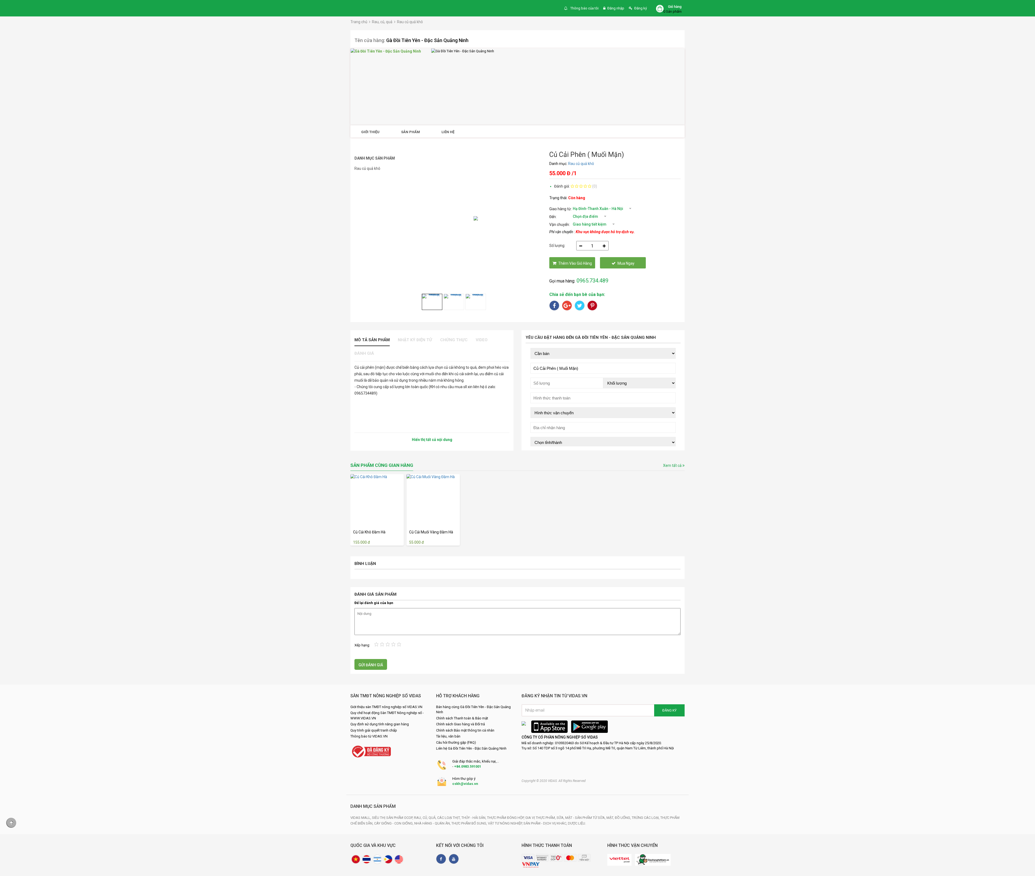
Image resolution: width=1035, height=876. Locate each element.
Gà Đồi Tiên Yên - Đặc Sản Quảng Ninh (427, 40)
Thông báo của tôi (584, 8)
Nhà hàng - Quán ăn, (432, 823)
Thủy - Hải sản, (474, 818)
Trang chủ (358, 22)
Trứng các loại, (646, 818)
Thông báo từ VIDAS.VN (369, 736)
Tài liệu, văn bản (448, 736)
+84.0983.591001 (467, 766)
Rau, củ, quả (382, 22)
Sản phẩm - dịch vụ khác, (545, 823)
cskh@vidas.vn (465, 784)
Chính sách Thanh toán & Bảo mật (462, 718)
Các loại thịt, (449, 818)
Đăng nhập (615, 8)
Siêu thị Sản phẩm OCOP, (393, 818)
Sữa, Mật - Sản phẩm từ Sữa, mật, (586, 818)
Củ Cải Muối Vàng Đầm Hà (431, 532)
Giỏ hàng (675, 7)
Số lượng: (557, 245)
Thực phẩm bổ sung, (469, 823)
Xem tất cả (672, 465)
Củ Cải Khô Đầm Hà (369, 532)
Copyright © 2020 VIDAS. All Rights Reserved (554, 781)
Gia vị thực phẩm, (541, 818)
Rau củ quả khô (410, 22)
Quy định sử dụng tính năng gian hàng (379, 724)
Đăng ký (640, 8)
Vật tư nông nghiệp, (505, 823)
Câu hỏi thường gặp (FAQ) (456, 742)
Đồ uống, (623, 818)
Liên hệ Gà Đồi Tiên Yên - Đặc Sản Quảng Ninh (471, 748)
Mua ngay (625, 263)
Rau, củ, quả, (425, 818)
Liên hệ (447, 132)
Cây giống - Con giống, (394, 823)
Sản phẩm (410, 132)
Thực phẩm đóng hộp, (506, 818)
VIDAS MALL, (361, 818)
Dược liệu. (577, 823)
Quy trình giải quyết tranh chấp (373, 730)
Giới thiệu (370, 132)
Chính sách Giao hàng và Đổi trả (460, 724)
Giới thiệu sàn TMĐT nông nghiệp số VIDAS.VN (386, 707)
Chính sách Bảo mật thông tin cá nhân (465, 730)
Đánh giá (364, 353)
